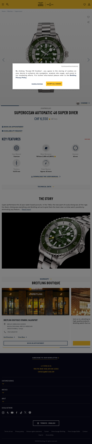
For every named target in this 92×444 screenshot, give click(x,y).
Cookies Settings (37, 84)
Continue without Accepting (69, 66)
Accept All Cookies (54, 84)
